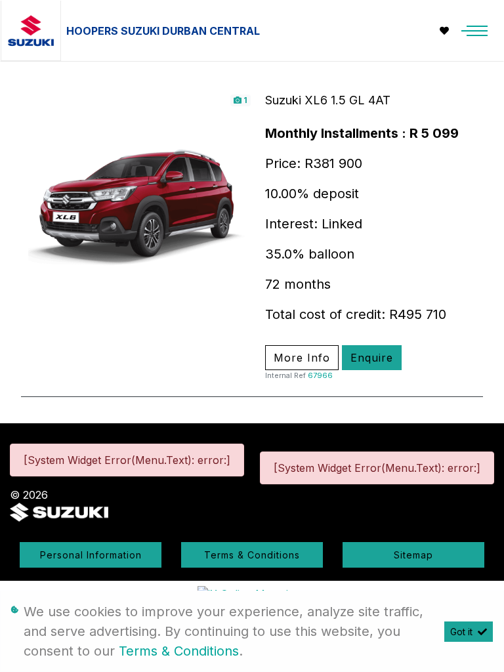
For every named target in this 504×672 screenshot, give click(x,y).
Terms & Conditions (252, 554)
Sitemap (413, 554)
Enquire (371, 357)
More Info (302, 357)
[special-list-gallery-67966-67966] (136, 207)
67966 (320, 375)
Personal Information (91, 554)
